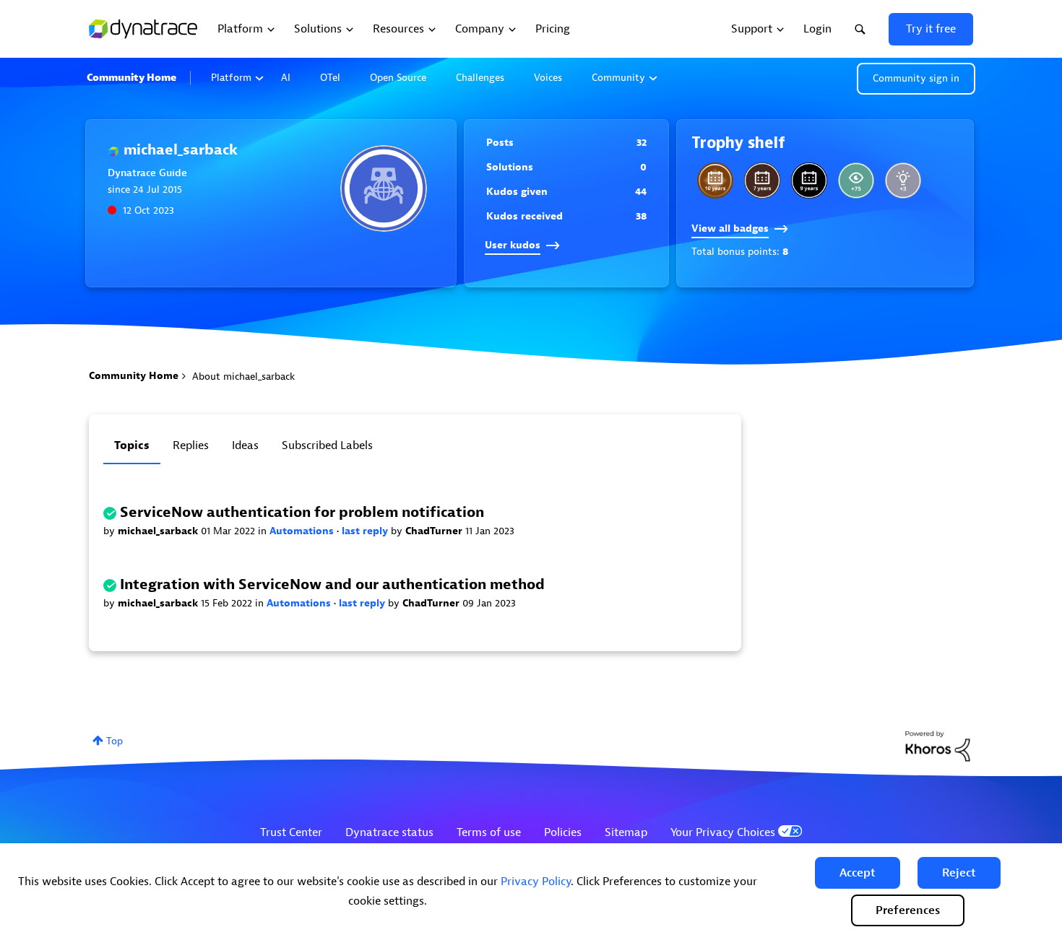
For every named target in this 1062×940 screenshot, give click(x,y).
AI (285, 77)
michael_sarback (159, 531)
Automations (303, 531)
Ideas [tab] (245, 445)
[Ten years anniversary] (715, 180)
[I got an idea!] (903, 180)
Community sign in (916, 78)
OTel (330, 77)
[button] (857, 873)
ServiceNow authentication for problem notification (302, 512)
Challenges (480, 77)
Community (618, 77)
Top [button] (114, 741)
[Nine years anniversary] (809, 180)
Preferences (908, 910)
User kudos (512, 245)
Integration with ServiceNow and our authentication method (332, 584)
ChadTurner (435, 531)
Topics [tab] (132, 445)
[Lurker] (856, 180)
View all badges (730, 228)
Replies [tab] (191, 445)
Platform (231, 77)
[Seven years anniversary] (762, 180)
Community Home (131, 77)
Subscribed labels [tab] (327, 445)
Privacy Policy (536, 881)
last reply (366, 531)
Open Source (398, 77)
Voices (548, 77)
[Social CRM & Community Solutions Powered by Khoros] (937, 745)
